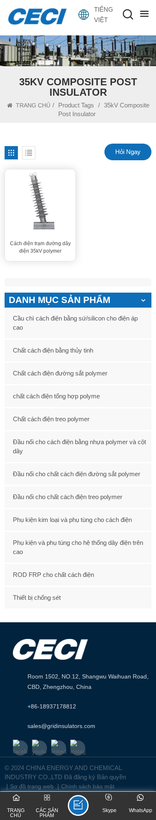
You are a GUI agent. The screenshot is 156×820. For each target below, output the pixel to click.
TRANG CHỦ (32, 105)
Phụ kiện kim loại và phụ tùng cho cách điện (72, 519)
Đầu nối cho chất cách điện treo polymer (67, 496)
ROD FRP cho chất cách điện (53, 574)
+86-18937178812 (51, 706)
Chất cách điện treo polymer (51, 418)
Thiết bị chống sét (37, 597)
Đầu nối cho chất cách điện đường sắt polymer (76, 473)
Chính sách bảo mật (87, 786)
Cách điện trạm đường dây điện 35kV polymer (40, 247)
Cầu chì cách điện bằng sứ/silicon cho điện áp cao (75, 323)
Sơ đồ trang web (32, 786)
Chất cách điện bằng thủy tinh (53, 350)
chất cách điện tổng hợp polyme (56, 396)
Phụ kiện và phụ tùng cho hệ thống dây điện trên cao (78, 547)
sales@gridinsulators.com (61, 726)
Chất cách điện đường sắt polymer (60, 373)
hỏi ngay (128, 151)
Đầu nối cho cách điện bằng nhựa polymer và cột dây (79, 446)
